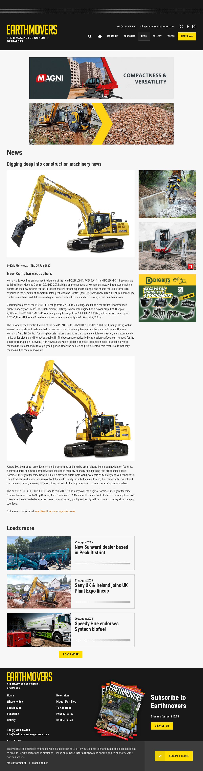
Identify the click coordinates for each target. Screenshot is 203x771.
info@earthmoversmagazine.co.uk (157, 26)
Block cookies (40, 762)
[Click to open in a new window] (101, 97)
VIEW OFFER (162, 725)
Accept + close (179, 756)
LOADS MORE (71, 654)
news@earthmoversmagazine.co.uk (54, 511)
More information (17, 762)
